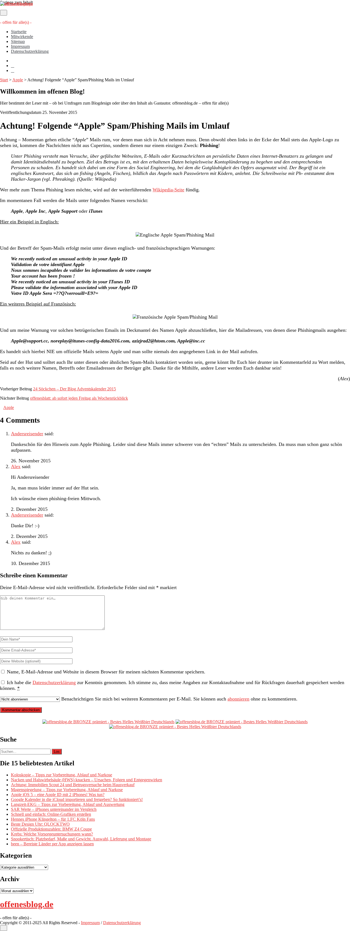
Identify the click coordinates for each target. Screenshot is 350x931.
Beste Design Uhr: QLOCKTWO (40, 824)
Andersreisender (27, 433)
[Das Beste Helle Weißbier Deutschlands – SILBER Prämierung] (242, 721)
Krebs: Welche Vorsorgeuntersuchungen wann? (52, 834)
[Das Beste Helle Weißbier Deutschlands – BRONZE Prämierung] (175, 726)
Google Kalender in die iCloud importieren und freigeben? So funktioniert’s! (77, 799)
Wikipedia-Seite (168, 189)
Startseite (19, 31)
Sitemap (18, 41)
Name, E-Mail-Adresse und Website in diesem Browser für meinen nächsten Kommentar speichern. (106, 672)
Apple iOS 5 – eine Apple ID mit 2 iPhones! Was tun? (57, 794)
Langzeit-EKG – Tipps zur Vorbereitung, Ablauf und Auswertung (67, 804)
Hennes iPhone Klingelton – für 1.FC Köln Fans (53, 819)
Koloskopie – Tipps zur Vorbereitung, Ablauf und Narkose (61, 775)
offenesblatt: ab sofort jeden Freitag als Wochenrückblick (79, 398)
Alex (16, 466)
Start (4, 79)
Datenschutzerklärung (30, 51)
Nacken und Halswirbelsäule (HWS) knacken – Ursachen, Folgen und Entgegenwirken (86, 779)
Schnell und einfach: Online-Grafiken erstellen (51, 814)
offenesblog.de (26, 904)
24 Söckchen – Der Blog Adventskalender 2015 (74, 389)
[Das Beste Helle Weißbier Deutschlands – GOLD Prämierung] (108, 721)
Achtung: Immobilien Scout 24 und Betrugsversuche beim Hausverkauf (73, 784)
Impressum (20, 46)
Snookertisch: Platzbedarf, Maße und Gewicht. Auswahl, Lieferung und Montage (81, 839)
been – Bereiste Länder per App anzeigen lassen (52, 843)
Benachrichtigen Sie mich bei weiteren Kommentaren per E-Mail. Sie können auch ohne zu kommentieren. (179, 699)
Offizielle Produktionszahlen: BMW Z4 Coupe (51, 829)
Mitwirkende (22, 36)
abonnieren (238, 699)
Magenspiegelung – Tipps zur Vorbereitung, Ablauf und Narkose (67, 789)
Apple (17, 79)
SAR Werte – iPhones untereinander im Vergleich (54, 809)
